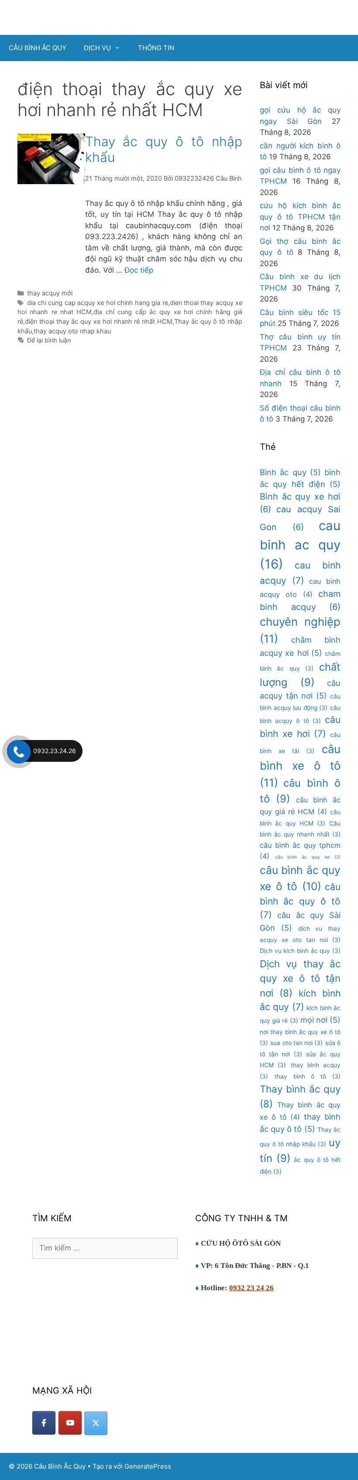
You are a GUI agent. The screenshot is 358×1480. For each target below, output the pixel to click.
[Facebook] (43, 1423)
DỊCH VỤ (97, 48)
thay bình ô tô (308, 1076)
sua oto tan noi (296, 1042)
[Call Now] (18, 751)
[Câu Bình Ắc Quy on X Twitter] (95, 1423)
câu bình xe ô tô (300, 765)
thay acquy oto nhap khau (72, 331)
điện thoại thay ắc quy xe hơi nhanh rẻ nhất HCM (98, 321)
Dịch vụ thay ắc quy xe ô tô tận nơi (300, 978)
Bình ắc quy (290, 472)
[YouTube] (70, 1423)
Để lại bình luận (49, 340)
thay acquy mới (49, 293)
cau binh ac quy (300, 545)
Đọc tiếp (138, 270)
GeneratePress (147, 1466)
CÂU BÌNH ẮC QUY (37, 48)
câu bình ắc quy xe (308, 857)
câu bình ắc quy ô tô (300, 901)
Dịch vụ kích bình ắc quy (300, 950)
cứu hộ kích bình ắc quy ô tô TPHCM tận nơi (300, 216)
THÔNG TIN (156, 48)
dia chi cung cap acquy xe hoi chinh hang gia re (97, 302)
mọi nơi (320, 1019)
